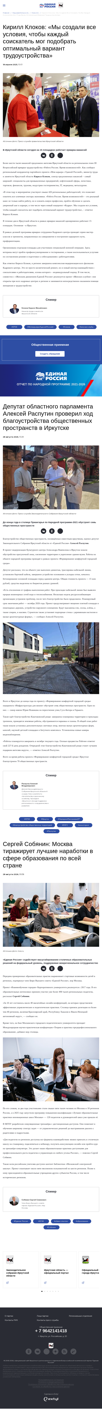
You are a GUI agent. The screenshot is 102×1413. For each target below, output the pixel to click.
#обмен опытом (61, 1221)
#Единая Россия (21, 1221)
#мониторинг (83, 825)
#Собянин (51, 1227)
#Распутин (51, 831)
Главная (6, 13)
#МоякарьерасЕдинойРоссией (40, 327)
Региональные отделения (80, 1316)
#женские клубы (86, 327)
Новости (35, 13)
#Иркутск (45, 819)
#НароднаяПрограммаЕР (69, 819)
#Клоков (66, 327)
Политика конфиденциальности (51, 1382)
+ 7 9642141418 (51, 1330)
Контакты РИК (11, 1320)
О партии (9, 1316)
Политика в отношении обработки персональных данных (51, 1384)
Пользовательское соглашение (51, 1380)
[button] (41, 1291)
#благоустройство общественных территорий (32, 825)
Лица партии (42, 1316)
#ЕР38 (14, 327)
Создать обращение (50, 354)
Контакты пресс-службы (48, 1320)
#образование (82, 1221)
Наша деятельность (20, 13)
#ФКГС (65, 825)
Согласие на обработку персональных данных (51, 1386)
